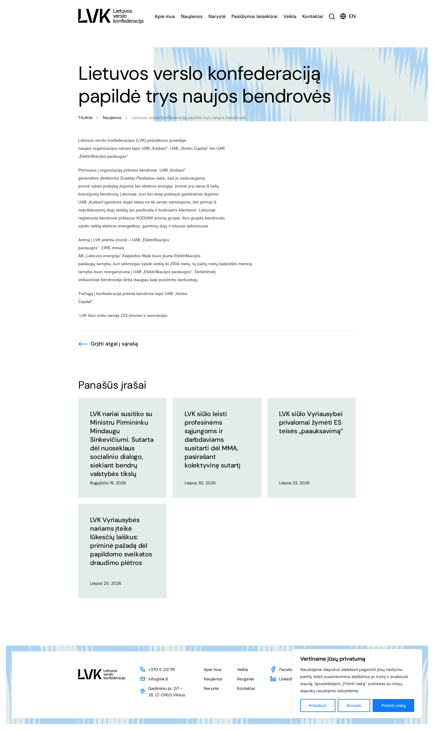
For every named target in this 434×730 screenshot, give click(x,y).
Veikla (289, 16)
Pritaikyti (318, 705)
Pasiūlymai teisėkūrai (254, 16)
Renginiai (245, 679)
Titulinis (85, 117)
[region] (357, 683)
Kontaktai (312, 16)
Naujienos (192, 16)
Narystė (217, 16)
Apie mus (164, 16)
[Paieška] (332, 16)
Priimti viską (393, 705)
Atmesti (354, 705)
